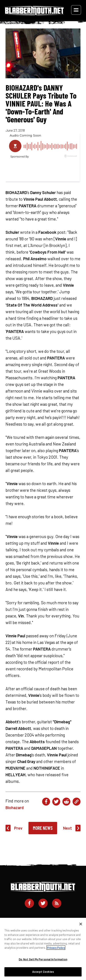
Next (67, 827)
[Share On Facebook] (46, 802)
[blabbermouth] (34, 13)
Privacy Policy (56, 947)
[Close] (81, 924)
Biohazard (15, 807)
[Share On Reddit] (66, 802)
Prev (18, 827)
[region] (43, 949)
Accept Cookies (43, 971)
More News (43, 828)
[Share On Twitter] (56, 802)
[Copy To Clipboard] (76, 802)
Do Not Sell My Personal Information (43, 959)
